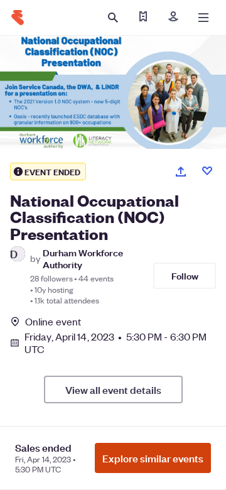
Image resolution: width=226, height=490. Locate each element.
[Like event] (207, 171)
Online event (53, 321)
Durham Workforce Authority (83, 258)
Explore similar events (152, 458)
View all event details (113, 389)
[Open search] (113, 17)
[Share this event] (180, 171)
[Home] (17, 17)
